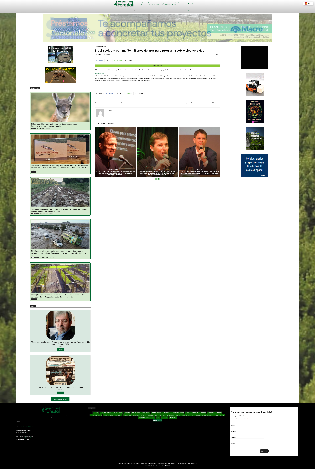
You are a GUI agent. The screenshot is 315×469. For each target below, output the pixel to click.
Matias (101, 54)
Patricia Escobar (41, 128)
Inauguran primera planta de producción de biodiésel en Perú (202, 103)
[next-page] (159, 179)
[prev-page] (156, 179)
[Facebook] (188, 3)
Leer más (60, 349)
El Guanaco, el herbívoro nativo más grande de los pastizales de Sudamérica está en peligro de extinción (55, 125)
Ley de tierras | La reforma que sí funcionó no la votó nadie (60, 387)
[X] (192, 3)
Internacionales (100, 47)
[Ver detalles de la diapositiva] (157, 28)
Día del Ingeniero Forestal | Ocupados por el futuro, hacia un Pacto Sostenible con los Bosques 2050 (60, 343)
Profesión (233, 437)
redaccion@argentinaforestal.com (28, 437)
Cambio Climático (35, 213)
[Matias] (96, 55)
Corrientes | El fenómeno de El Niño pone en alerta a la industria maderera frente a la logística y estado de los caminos (59, 210)
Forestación (34, 299)
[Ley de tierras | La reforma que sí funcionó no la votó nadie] (60, 370)
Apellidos (233, 431)
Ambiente (34, 128)
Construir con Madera (115, 169)
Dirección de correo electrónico (239, 419)
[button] (188, 11)
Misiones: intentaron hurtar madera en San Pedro (110, 103)
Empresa (233, 443)
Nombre (233, 425)
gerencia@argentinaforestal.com (28, 426)
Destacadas (157, 169)
